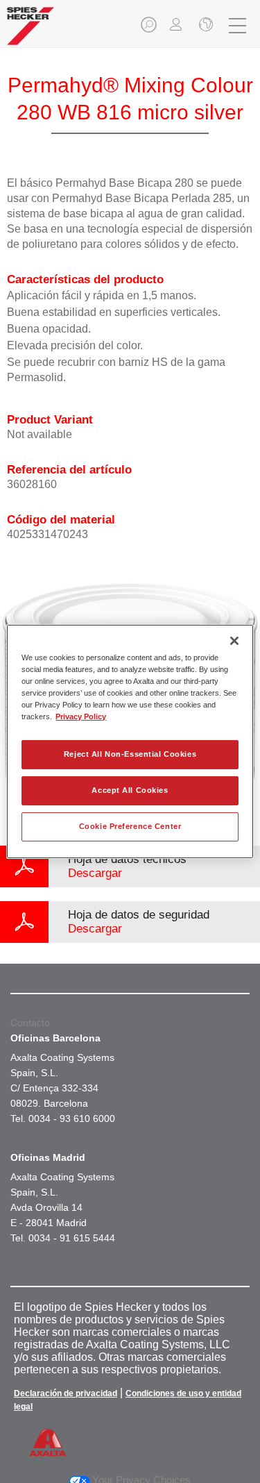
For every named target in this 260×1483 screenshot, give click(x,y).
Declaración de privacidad (65, 1393)
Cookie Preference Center (130, 826)
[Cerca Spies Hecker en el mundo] (204, 26)
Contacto (30, 1022)
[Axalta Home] (30, 31)
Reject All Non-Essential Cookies (130, 754)
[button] (150, 29)
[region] (129, 741)
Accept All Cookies (130, 790)
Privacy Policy (80, 716)
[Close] (234, 641)
